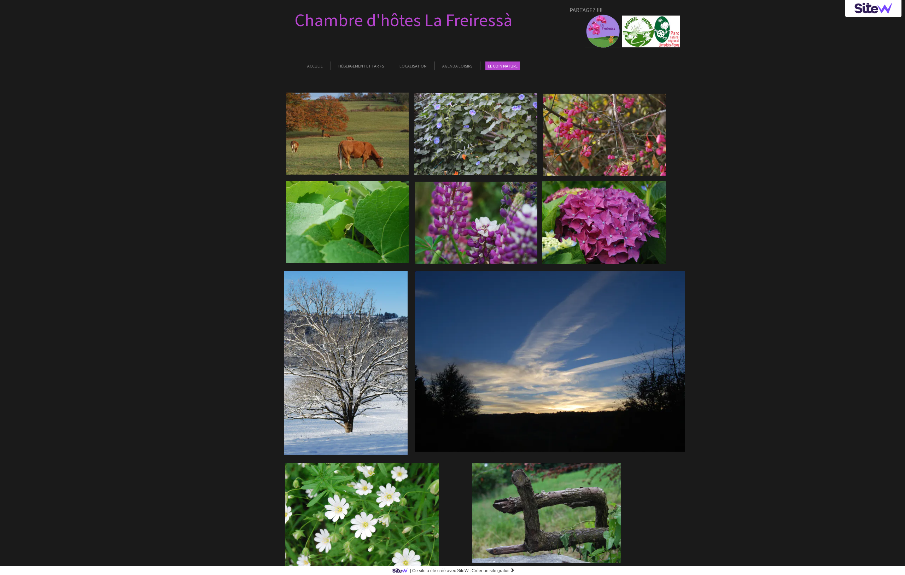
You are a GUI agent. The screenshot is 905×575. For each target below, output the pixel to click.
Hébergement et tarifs (361, 66)
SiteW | (440, 570)
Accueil (315, 66)
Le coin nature (503, 66)
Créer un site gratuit (493, 570)
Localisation (413, 66)
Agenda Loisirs (457, 66)
